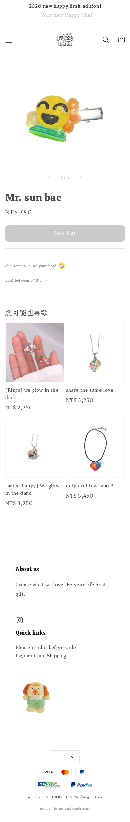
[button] (8, 39)
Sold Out (65, 232)
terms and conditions (72, 808)
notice (45, 808)
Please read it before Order (47, 647)
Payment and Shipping (41, 656)
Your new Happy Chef (66, 15)
